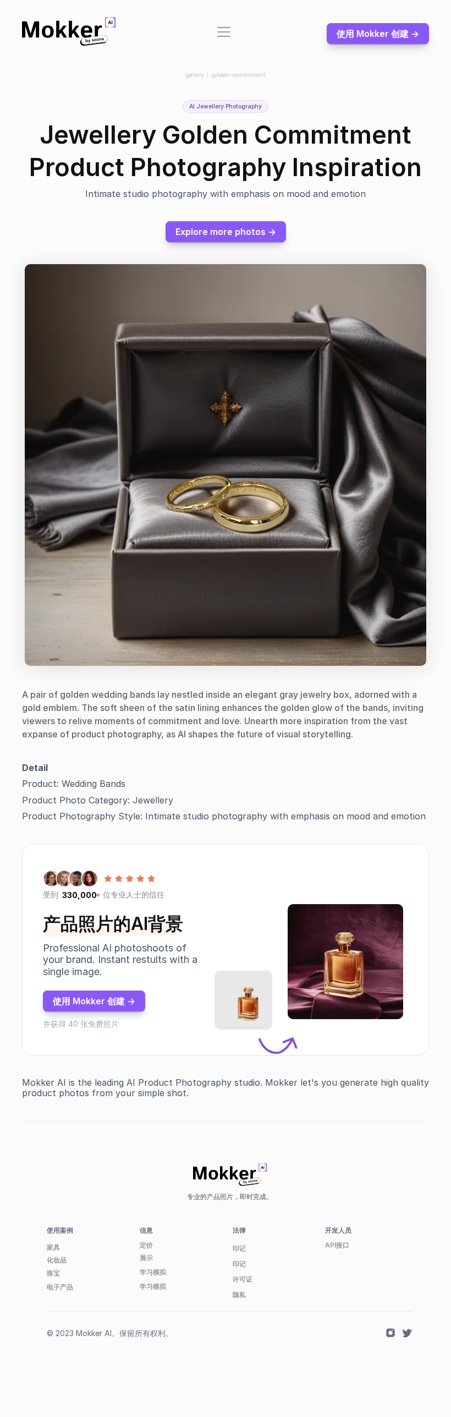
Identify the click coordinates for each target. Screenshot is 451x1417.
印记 (239, 1248)
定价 (146, 1245)
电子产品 (60, 1287)
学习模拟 (153, 1272)
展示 (146, 1258)
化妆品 (57, 1260)
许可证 (242, 1279)
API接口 (337, 1245)
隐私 (239, 1294)
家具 (53, 1247)
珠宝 (53, 1273)
